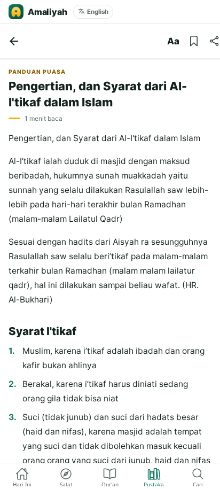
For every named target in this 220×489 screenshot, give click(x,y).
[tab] (22, 476)
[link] (14, 41)
